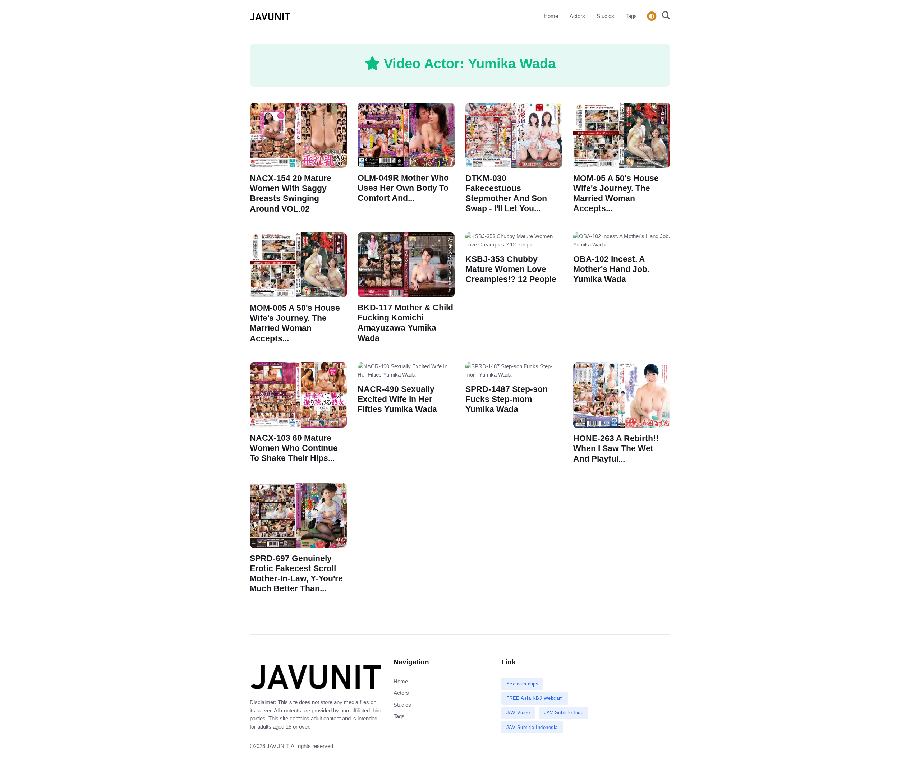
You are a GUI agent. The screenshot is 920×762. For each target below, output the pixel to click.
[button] (664, 16)
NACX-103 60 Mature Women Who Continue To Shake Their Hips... (294, 448)
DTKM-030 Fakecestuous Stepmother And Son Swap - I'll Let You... (506, 193)
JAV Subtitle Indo (564, 712)
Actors (577, 16)
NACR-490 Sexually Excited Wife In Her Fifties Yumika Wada (397, 399)
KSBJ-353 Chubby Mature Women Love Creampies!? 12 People (510, 269)
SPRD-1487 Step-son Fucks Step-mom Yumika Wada (506, 399)
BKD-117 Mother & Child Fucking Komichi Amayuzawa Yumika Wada (405, 323)
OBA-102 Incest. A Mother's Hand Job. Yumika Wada (611, 269)
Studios (605, 16)
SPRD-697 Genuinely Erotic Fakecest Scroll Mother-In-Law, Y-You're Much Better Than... (296, 573)
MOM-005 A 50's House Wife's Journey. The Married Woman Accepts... (295, 323)
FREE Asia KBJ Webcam (534, 698)
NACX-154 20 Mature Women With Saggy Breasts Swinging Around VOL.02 (290, 193)
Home (551, 16)
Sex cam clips (522, 684)
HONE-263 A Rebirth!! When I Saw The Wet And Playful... (616, 448)
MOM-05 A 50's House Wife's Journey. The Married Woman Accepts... (616, 193)
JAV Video (518, 712)
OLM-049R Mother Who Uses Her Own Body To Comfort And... (403, 188)
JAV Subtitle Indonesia (532, 727)
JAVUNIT (277, 746)
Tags (631, 16)
